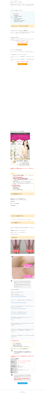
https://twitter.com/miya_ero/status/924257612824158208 (18, 308)
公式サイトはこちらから (22, 44)
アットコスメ (12, 319)
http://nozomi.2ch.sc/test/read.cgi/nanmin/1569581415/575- (18, 296)
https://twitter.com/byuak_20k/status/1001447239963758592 (18, 313)
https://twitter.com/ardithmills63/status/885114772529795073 (19, 302)
